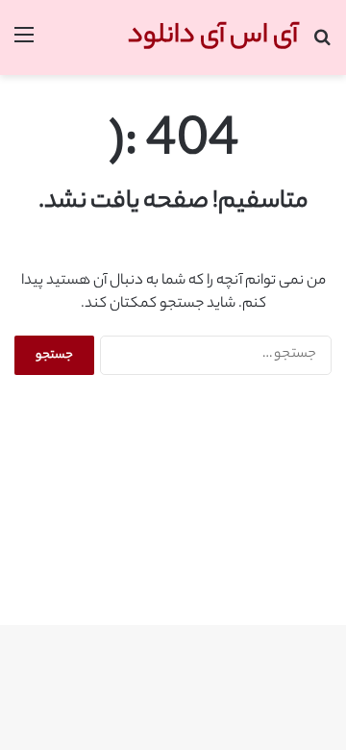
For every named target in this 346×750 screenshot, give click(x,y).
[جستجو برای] (322, 44)
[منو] (24, 44)
